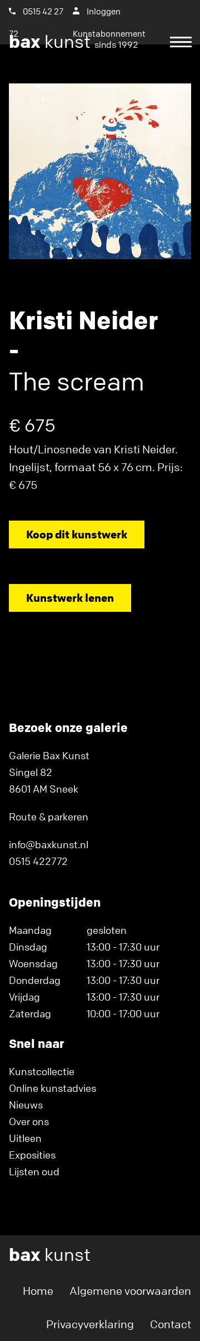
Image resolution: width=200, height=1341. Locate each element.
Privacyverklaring (90, 1324)
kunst (73, 41)
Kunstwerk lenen (70, 598)
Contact (170, 1324)
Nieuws (26, 1104)
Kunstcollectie (41, 1071)
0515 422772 (38, 861)
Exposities (32, 1155)
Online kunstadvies (52, 1088)
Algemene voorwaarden (130, 1291)
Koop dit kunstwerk (76, 534)
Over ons (29, 1121)
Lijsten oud (34, 1171)
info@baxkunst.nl (48, 844)
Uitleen (25, 1138)
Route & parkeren (48, 816)
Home (38, 1291)
